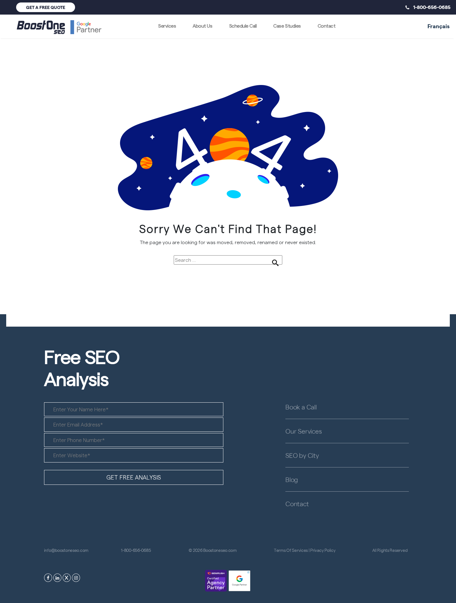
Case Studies (287, 26)
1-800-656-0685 (429, 6)
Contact (327, 26)
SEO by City (302, 455)
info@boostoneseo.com (66, 550)
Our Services (303, 431)
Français (438, 25)
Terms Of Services (291, 550)
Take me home (228, 275)
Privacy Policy (322, 550)
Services (167, 26)
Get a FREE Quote (45, 7)
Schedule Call (243, 26)
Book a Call (301, 406)
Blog (291, 479)
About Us (202, 26)
